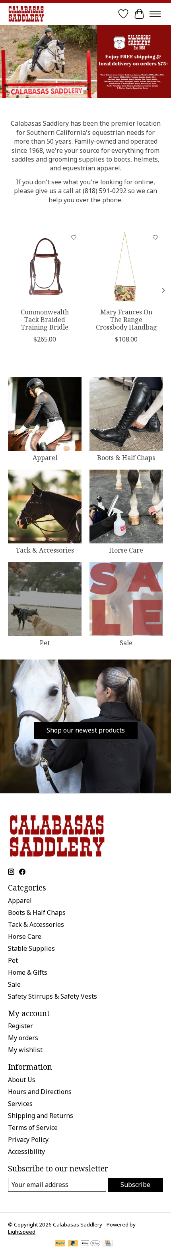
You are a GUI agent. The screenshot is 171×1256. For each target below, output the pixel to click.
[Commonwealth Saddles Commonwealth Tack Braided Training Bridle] (45, 267)
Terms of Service (33, 1127)
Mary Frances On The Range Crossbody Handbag (126, 320)
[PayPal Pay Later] (73, 1244)
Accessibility (26, 1151)
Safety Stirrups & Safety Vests (52, 996)
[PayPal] (60, 1244)
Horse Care (126, 550)
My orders (23, 1037)
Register (20, 1025)
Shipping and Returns (40, 1115)
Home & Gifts (27, 972)
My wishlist (25, 1049)
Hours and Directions (40, 1091)
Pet (45, 642)
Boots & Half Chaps (126, 457)
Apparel (45, 457)
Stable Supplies (31, 948)
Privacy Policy (28, 1139)
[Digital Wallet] (90, 1244)
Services (20, 1103)
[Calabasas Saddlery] (26, 14)
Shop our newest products (86, 730)
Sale (126, 642)
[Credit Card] (108, 1244)
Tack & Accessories (45, 550)
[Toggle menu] (155, 14)
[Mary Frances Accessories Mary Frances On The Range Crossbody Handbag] (126, 267)
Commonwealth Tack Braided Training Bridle (45, 320)
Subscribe (135, 1184)
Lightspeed (21, 1231)
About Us (21, 1079)
